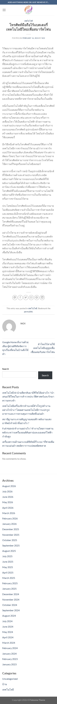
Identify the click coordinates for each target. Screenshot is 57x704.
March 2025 (8, 577)
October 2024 (9, 604)
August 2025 (9, 550)
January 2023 (9, 664)
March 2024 (8, 642)
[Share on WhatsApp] (14, 297)
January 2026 (9, 523)
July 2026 (7, 491)
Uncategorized (10, 678)
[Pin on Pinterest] (36, 297)
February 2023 (10, 658)
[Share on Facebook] (20, 297)
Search (5, 369)
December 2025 (10, 529)
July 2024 (7, 621)
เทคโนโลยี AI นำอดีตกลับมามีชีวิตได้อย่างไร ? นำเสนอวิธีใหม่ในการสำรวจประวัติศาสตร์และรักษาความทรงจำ (28, 396)
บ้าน (4, 684)
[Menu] (4, 10)
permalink (28, 311)
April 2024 (7, 637)
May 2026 (7, 502)
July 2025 (7, 556)
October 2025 (9, 540)
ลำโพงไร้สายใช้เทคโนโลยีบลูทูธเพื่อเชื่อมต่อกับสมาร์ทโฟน (43, 348)
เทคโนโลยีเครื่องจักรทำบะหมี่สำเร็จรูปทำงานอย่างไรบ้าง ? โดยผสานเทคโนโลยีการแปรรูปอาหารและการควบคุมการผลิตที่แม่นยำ (26, 409)
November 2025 (10, 534)
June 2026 (7, 496)
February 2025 (10, 583)
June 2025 (7, 561)
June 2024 (7, 626)
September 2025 (11, 545)
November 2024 (10, 599)
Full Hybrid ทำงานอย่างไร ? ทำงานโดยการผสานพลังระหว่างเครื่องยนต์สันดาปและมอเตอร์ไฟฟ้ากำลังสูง (27, 432)
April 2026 (7, 507)
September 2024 (11, 610)
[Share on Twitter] (25, 297)
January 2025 (9, 588)
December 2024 (10, 594)
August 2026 (9, 486)
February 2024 (10, 648)
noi (43, 38)
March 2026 (8, 513)
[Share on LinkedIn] (42, 297)
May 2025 (7, 567)
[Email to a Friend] (31, 297)
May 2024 (7, 631)
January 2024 (9, 653)
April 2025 (7, 572)
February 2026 (10, 518)
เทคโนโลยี (28, 21)
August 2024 (9, 615)
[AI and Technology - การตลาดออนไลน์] (28, 10)
